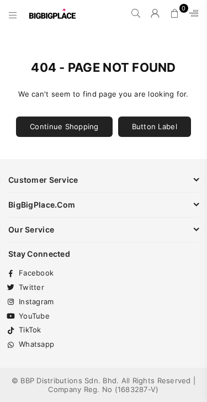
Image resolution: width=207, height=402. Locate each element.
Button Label (154, 126)
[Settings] (191, 14)
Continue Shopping (64, 126)
